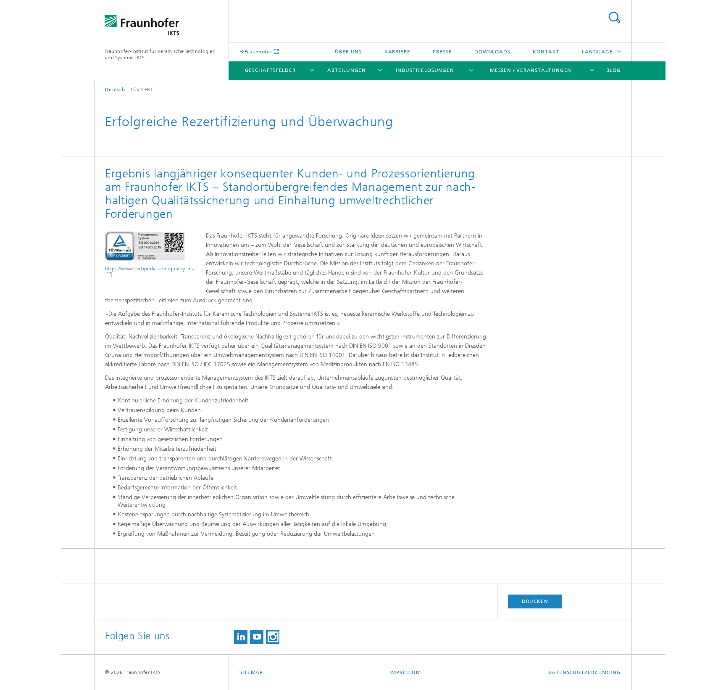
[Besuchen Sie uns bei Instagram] (272, 637)
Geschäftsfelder (270, 70)
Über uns (348, 52)
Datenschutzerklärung (584, 672)
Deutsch (115, 90)
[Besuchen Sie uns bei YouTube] (256, 637)
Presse (442, 52)
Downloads (492, 52)
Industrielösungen (425, 70)
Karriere (397, 52)
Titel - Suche (614, 17)
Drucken (535, 601)
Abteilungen (346, 70)
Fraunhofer (258, 51)
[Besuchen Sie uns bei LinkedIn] (240, 637)
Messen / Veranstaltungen (531, 70)
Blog (613, 70)
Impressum (405, 672)
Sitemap (251, 672)
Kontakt (546, 52)
